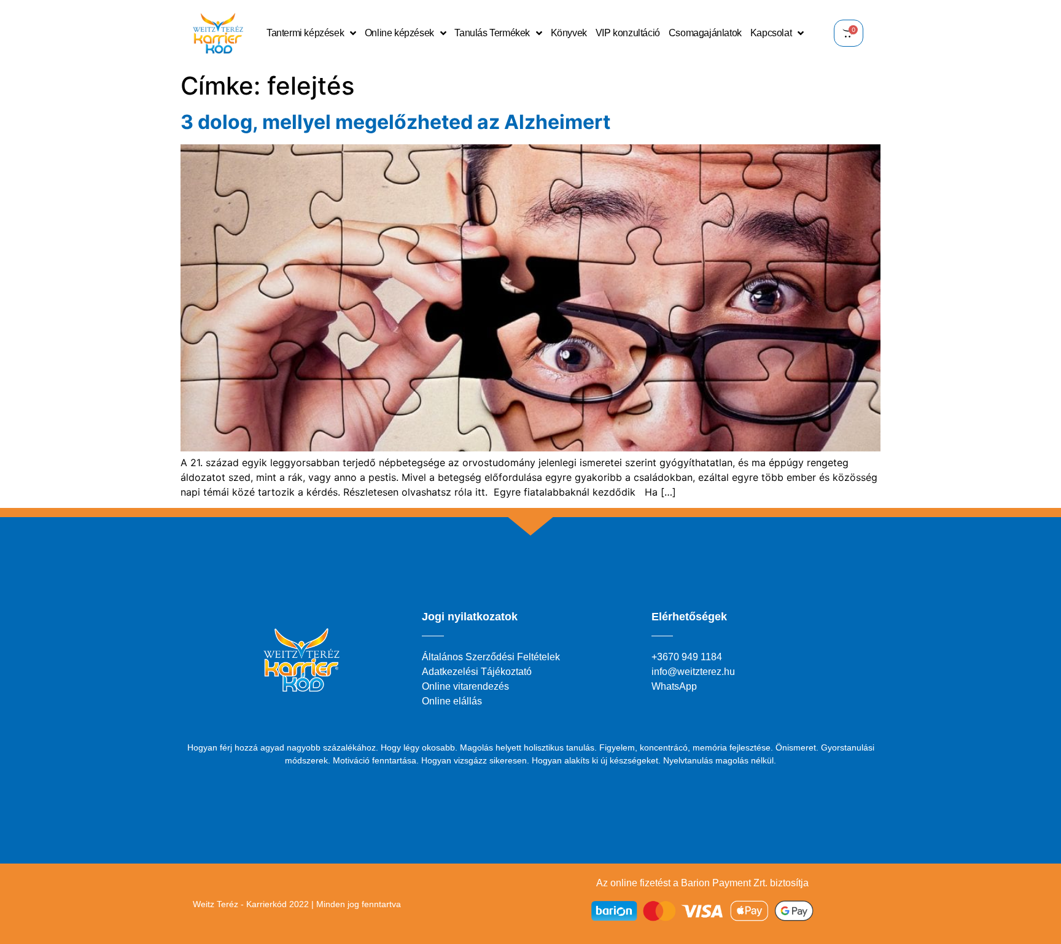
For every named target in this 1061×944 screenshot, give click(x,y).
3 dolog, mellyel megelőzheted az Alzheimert (395, 122)
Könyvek (569, 33)
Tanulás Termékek (492, 33)
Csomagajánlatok (705, 33)
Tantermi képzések (305, 33)
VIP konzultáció (628, 33)
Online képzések (399, 33)
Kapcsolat (770, 33)
